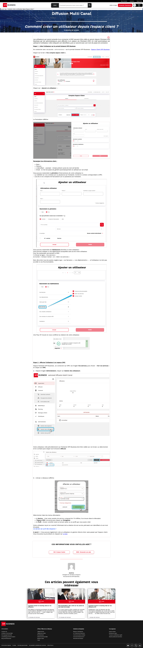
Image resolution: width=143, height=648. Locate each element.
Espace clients (112, 631)
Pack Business (40, 635)
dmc (6, 9)
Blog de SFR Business (6, 638)
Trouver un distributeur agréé (115, 635)
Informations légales (6, 645)
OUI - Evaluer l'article (59, 552)
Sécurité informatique (78, 638)
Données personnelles (22, 645)
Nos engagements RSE (6, 635)
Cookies (14, 645)
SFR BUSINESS (4, 629)
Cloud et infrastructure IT (78, 636)
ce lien (65, 534)
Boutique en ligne (113, 633)
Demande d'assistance (125, 5)
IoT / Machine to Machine (79, 633)
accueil (2, 9)
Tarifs (38, 640)
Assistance (132, 1)
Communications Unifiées (79, 635)
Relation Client (40, 638)
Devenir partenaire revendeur (115, 636)
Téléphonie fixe (40, 631)
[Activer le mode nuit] (138, 5)
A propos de (4, 631)
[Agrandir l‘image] (107, 57)
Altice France (50, 645)
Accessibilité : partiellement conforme (37, 645)
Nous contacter (124, 1)
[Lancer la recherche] (89, 5)
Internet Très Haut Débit (42, 636)
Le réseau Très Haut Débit (7, 633)
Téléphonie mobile (41, 633)
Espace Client (139, 1)
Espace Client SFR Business (100, 49)
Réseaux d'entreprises (78, 631)
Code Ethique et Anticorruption (8, 636)
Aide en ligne (113, 5)
